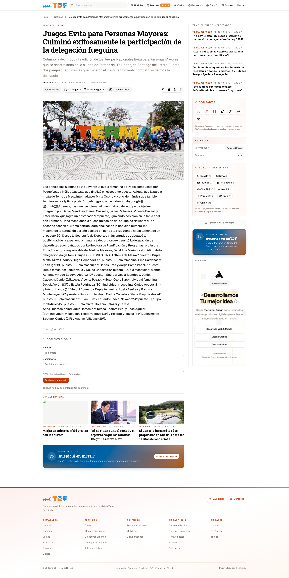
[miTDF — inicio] (55, 499)
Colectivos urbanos (95, 536)
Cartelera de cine (178, 525)
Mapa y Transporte (95, 531)
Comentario (49, 359)
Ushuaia (215, 525)
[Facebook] (169, 90)
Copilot (204, 202)
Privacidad (160, 568)
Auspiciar (218, 498)
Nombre (47, 347)
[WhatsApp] (163, 90)
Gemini (225, 189)
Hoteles (173, 542)
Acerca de (121, 568)
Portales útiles (176, 536)
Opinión (47, 548)
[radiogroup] (84, 90)
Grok (225, 196)
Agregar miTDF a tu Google (221, 222)
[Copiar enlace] (181, 90)
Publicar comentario (56, 380)
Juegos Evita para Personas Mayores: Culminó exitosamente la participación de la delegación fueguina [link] (124, 16)
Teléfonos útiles (93, 548)
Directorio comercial (179, 531)
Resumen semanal (137, 525)
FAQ (151, 568)
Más (239, 5)
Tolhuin (215, 536)
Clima (88, 525)
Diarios (46, 553)
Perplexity (206, 196)
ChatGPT (205, 189)
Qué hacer (174, 548)
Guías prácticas (135, 536)
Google (204, 175)
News (222, 175)
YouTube (204, 182)
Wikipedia (226, 182)
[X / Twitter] (175, 90)
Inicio (46, 16)
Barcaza (47, 531)
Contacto (239, 498)
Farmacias (48, 542)
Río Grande (217, 531)
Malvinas (131, 531)
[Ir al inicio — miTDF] (55, 5)
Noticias (58, 16)
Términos (171, 568)
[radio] (72, 90)
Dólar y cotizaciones (96, 542)
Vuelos (46, 536)
